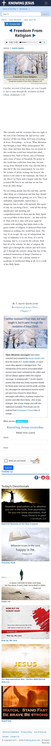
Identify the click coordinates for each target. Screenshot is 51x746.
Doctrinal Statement (10, 732)
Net (42, 358)
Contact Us (14, 736)
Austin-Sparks (34, 358)
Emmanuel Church (25, 410)
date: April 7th (30, 20)
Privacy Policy (26, 732)
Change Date (14, 24)
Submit (8, 467)
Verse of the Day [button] (10, 9)
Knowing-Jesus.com (32, 740)
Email (5, 448)
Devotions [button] (24, 9)
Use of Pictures (40, 732)
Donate (5, 736)
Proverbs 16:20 (8, 562)
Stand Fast (6, 721)
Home (3, 20)
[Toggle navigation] (46, 3)
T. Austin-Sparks (17, 48)
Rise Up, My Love (9, 640)
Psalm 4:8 (5, 601)
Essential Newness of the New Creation (19, 523)
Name (5, 437)
